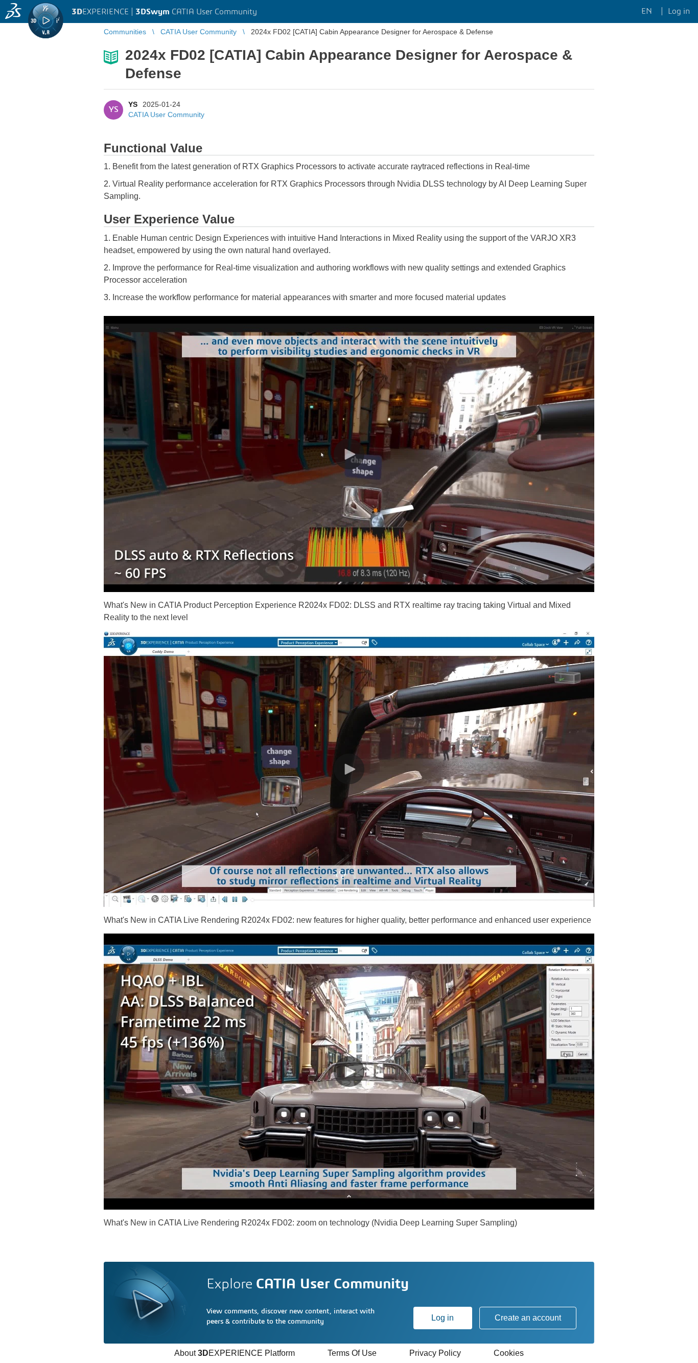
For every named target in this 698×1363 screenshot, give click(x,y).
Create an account (528, 1317)
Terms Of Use (352, 1353)
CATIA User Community (166, 114)
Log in (442, 1317)
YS (132, 104)
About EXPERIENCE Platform (234, 1353)
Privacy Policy (435, 1353)
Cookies (509, 1353)
